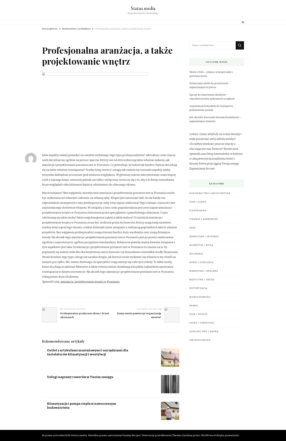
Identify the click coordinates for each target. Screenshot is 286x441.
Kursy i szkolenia (201, 262)
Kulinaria (196, 253)
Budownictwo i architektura (209, 193)
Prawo (193, 305)
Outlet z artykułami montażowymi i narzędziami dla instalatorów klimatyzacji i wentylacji (87, 352)
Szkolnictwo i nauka (203, 331)
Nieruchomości (200, 297)
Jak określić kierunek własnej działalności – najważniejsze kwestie (215, 119)
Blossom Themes (172, 435)
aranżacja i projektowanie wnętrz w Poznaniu (90, 281)
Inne (192, 227)
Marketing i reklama (203, 271)
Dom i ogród (197, 202)
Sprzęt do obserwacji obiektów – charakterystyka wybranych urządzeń (212, 96)
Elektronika (197, 210)
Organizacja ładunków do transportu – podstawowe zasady (212, 108)
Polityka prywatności (226, 435)
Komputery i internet (204, 236)
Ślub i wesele (198, 314)
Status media (143, 8)
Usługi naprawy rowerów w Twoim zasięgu (80, 377)
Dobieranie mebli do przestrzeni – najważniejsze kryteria (209, 85)
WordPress (207, 435)
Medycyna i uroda (202, 279)
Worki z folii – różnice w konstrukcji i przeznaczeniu (211, 74)
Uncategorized (200, 340)
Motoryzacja (198, 288)
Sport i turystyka (201, 323)
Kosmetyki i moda (201, 245)
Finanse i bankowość (203, 219)
